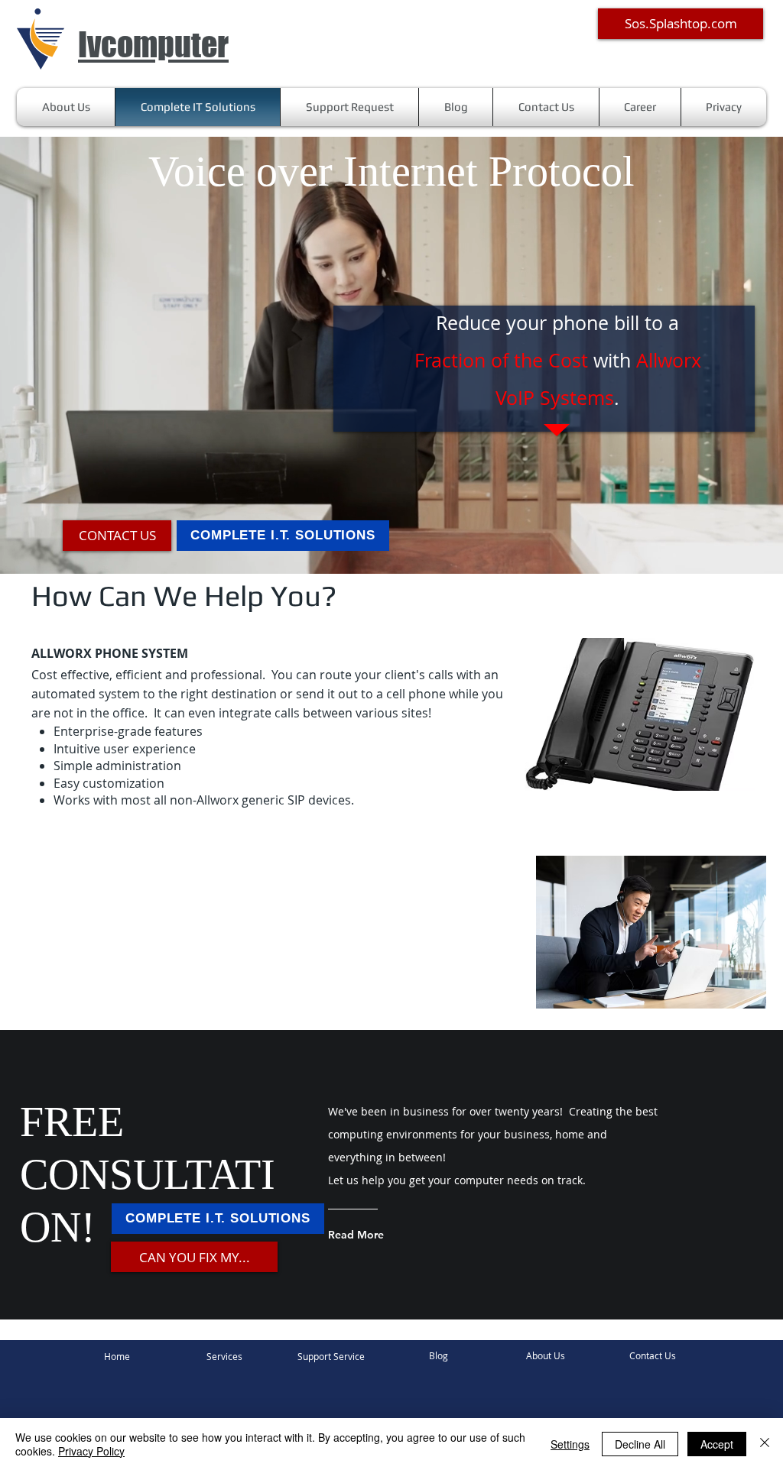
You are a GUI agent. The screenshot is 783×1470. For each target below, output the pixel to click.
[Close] (764, 1444)
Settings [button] (570, 1444)
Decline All (640, 1444)
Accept (716, 1444)
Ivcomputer (153, 44)
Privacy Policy (91, 1451)
